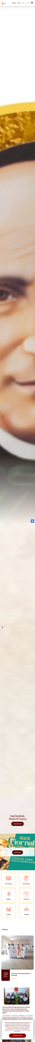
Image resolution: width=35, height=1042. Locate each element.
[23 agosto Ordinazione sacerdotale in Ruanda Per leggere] (17, 935)
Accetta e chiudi (17, 1035)
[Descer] (2, 627)
